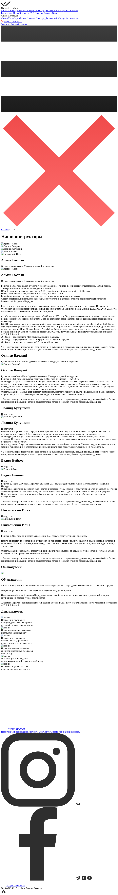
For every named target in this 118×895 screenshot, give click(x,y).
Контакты (24, 13)
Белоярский (52, 10)
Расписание (7, 13)
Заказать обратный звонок (14, 24)
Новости (39, 13)
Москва (23, 10)
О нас (55, 13)
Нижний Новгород (36, 10)
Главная (5, 229)
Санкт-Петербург (10, 10)
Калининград (72, 10)
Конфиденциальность (69, 732)
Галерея (48, 13)
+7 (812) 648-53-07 (15, 729)
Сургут (62, 10)
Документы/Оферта (49, 732)
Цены (16, 13)
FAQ (32, 13)
